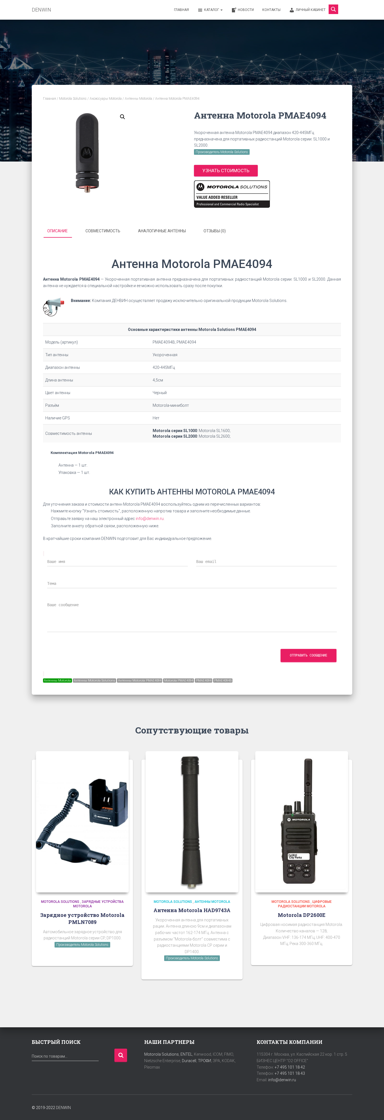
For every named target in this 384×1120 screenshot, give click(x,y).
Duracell (189, 1060)
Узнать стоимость (225, 170)
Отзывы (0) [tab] (215, 231)
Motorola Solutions (73, 99)
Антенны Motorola (138, 99)
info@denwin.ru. (150, 518)
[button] (123, 117)
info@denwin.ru (282, 1080)
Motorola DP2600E (302, 915)
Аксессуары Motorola (106, 99)
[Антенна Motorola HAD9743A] (192, 821)
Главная (181, 10)
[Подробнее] (122, 956)
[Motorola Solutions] (232, 194)
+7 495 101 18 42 (290, 1067)
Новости (246, 10)
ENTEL (186, 1054)
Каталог (212, 10)
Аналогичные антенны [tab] (162, 231)
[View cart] (345, 9)
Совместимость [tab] (102, 231)
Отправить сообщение (308, 655)
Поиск (120, 1055)
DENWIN (63, 1107)
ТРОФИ (204, 1060)
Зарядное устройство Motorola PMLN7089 (82, 918)
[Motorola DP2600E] (301, 821)
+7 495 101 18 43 (290, 1073)
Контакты (271, 10)
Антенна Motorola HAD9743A (192, 910)
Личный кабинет (311, 10)
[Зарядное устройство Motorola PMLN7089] (82, 821)
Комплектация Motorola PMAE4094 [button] (82, 453)
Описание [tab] (57, 231)
